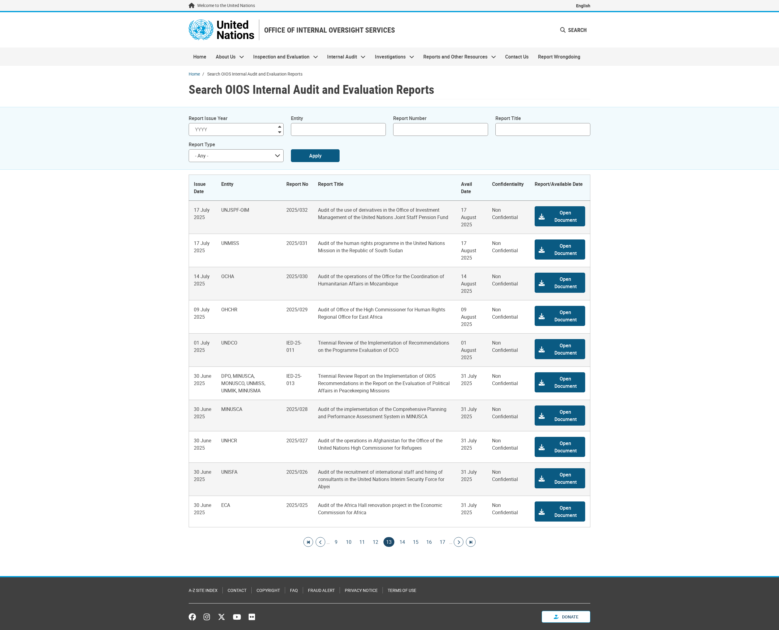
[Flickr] (252, 617)
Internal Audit (340, 56)
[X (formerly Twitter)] (221, 617)
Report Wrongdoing (559, 56)
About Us (223, 56)
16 (429, 542)
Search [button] (577, 30)
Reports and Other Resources (453, 56)
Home (199, 56)
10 (348, 542)
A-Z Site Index (203, 590)
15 (415, 542)
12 (375, 542)
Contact (237, 590)
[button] (560, 216)
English (583, 6)
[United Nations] (221, 29)
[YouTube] (237, 617)
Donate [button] (569, 617)
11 (362, 542)
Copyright (268, 590)
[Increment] (280, 126)
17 (442, 542)
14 (402, 542)
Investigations (388, 56)
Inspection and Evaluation (279, 56)
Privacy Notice (361, 590)
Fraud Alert (321, 590)
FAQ (294, 590)
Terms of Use (402, 590)
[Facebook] (194, 617)
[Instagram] (207, 617)
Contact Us (517, 56)
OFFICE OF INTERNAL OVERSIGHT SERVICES (329, 30)
